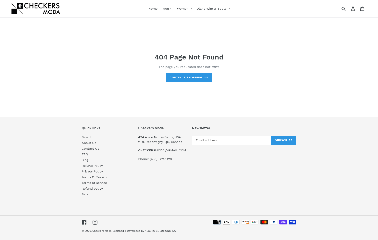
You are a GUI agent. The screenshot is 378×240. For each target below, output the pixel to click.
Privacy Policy (92, 171)
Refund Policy (92, 166)
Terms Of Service (94, 177)
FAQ (85, 154)
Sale (85, 194)
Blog (85, 160)
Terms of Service (94, 183)
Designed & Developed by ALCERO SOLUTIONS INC (144, 230)
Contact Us (90, 148)
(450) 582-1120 (161, 159)
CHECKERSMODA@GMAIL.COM (162, 150)
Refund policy (92, 188)
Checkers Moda (101, 230)
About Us (89, 143)
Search (87, 137)
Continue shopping (186, 77)
